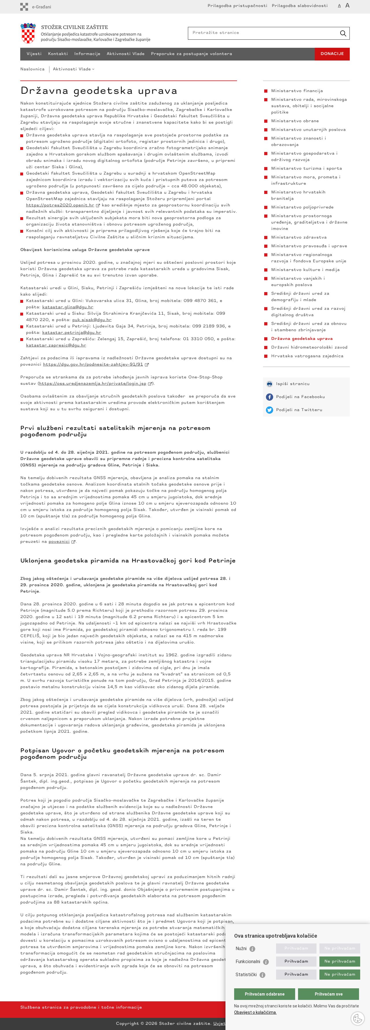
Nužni (241, 948)
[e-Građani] (45, 7)
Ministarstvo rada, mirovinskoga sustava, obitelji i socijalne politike (309, 106)
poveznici (59, 542)
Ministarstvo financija (297, 91)
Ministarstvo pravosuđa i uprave (309, 246)
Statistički (246, 974)
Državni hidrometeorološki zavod (309, 347)
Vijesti (34, 54)
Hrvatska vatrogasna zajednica (307, 356)
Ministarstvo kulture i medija (305, 270)
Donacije (332, 54)
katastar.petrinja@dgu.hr (71, 333)
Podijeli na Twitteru (299, 410)
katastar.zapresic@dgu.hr (56, 345)
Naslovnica (32, 69)
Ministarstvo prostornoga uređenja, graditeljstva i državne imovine (309, 222)
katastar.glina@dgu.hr (67, 307)
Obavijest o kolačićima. (255, 1012)
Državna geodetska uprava (302, 339)
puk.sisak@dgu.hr (92, 320)
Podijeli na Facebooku (300, 397)
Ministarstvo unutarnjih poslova (308, 130)
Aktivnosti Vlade (126, 54)
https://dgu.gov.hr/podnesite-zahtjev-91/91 (93, 364)
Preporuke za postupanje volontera (191, 54)
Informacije (87, 54)
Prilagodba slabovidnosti (300, 6)
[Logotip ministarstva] (102, 33)
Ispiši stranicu (293, 384)
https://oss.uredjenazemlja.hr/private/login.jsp (92, 384)
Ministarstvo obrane (295, 121)
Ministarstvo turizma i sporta (306, 168)
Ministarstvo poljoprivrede (302, 207)
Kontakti (58, 54)
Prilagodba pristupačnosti (237, 6)
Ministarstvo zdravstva (299, 237)
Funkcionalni (248, 961)
